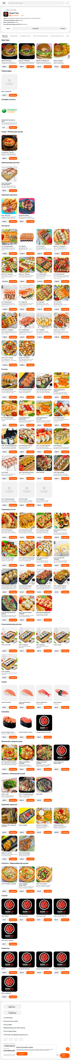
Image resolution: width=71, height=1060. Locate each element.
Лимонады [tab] (13, 36)
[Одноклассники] (16, 1039)
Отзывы (62, 28)
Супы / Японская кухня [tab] (40, 36)
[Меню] (4, 3)
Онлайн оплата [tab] (25, 36)
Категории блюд (9, 1031)
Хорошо (22, 1053)
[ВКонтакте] (5, 1039)
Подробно (35, 28)
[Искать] (63, 3)
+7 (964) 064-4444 (10, 1046)
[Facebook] (11, 1039)
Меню (8, 28)
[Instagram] (21, 1039)
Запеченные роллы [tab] (57, 36)
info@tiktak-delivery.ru (11, 1050)
